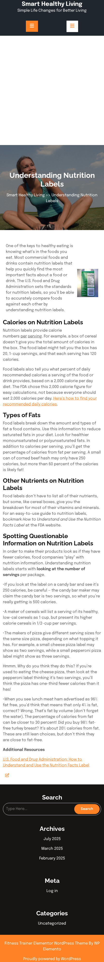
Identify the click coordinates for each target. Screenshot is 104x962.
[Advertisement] (52, 90)
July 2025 (52, 839)
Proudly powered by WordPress (52, 959)
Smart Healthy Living (52, 4)
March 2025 (52, 849)
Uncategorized (52, 923)
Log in (52, 891)
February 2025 (52, 858)
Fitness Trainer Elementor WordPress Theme (47, 943)
